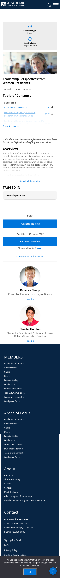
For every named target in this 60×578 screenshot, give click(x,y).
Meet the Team (11, 492)
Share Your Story (12, 479)
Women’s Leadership (14, 397)
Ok (30, 571)
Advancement (10, 367)
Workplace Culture (13, 401)
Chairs (7, 371)
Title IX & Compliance (14, 392)
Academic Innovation (14, 363)
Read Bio (30, 298)
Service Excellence (12, 388)
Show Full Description (30, 181)
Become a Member (38, 241)
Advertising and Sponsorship (18, 496)
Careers (7, 483)
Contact (7, 487)
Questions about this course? (30, 256)
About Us (8, 475)
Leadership (9, 384)
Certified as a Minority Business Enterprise (24, 500)
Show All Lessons (11, 126)
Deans (7, 376)
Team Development (13, 452)
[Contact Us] (49, 5)
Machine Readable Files (15, 555)
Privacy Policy (10, 550)
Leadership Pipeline (15, 195)
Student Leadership (13, 448)
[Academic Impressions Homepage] (13, 4)
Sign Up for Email (12, 540)
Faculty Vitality (11, 380)
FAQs (6, 545)
